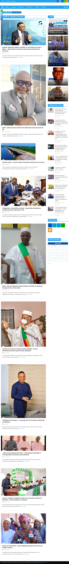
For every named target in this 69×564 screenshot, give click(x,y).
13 (57, 253)
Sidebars (14, 7)
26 (54, 258)
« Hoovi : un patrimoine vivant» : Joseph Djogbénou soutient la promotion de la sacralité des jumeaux (61, 158)
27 (57, 258)
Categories (21, 7)
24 (49, 258)
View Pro (43, 7)
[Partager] (1, 19)
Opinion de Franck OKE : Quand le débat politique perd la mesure (56, 46)
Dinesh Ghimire (44, 562)
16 (66, 253)
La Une (53, 26)
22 (63, 255)
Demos (6, 7)
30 (66, 258)
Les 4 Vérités (62, 32)
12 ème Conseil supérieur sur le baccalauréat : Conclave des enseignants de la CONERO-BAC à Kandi (61, 209)
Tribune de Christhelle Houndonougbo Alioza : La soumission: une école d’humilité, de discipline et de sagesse (58, 61)
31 (49, 260)
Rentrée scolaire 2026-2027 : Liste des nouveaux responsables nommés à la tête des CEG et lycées (61, 111)
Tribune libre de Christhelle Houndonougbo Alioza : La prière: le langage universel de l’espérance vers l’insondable (58, 95)
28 (60, 258)
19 (54, 255)
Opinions (51, 43)
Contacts (13, 1)
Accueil (3, 1)
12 (54, 253)
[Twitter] (1, 13)
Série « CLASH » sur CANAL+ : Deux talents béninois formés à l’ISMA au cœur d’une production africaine (61, 147)
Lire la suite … (20, 57)
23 (66, 255)
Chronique (52, 58)
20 (57, 255)
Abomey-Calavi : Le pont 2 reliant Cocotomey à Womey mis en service (23, 162)
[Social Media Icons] (50, 225)
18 (52, 255)
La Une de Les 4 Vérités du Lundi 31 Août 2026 (60, 168)
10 (49, 253)
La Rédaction (8, 1)
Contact (37, 7)
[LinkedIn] (1, 16)
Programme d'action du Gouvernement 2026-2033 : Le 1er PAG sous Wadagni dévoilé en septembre (61, 122)
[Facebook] (1, 8)
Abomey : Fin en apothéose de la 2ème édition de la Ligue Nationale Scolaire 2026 (61, 187)
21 (60, 255)
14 (60, 253)
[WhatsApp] (1, 11)
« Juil (49, 263)
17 (49, 255)
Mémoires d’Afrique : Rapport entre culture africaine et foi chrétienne (57, 81)
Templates (29, 7)
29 (63, 258)
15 (63, 253)
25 (52, 258)
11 (52, 253)
